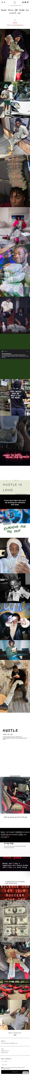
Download (15, 22)
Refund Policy (4, 1052)
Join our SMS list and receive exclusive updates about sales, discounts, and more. (14, 1068)
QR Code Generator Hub (17, 25)
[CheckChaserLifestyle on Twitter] (14, 1035)
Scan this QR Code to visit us (16, 5)
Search (2, 1049)
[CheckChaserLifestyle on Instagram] (15, 1035)
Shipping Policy (5, 1050)
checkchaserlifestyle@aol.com (9, 1043)
